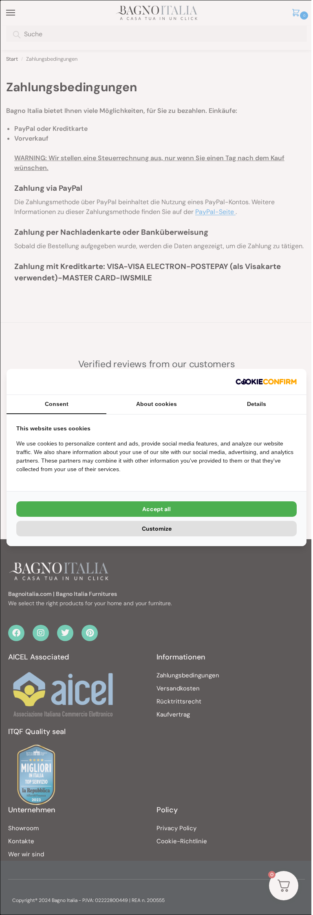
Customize (157, 528)
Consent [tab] (56, 404)
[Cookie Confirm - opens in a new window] (266, 382)
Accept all (156, 509)
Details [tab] (256, 404)
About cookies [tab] (156, 404)
